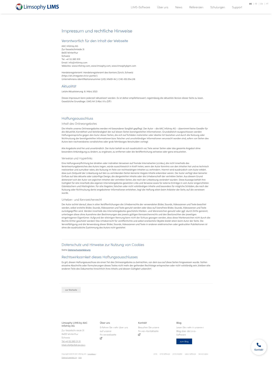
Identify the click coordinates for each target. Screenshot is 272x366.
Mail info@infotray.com (73, 344)
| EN (261, 3)
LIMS (155, 354)
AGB (80, 357)
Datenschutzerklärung (79, 249)
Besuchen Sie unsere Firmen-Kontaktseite (148, 327)
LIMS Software (165, 354)
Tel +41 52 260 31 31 (71, 341)
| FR (255, 3)
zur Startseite (71, 289)
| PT (266, 3)
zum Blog (184, 341)
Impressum (92, 354)
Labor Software (190, 354)
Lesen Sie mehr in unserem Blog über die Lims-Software (190, 328)
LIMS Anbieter (177, 354)
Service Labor (203, 354)
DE (250, 3)
